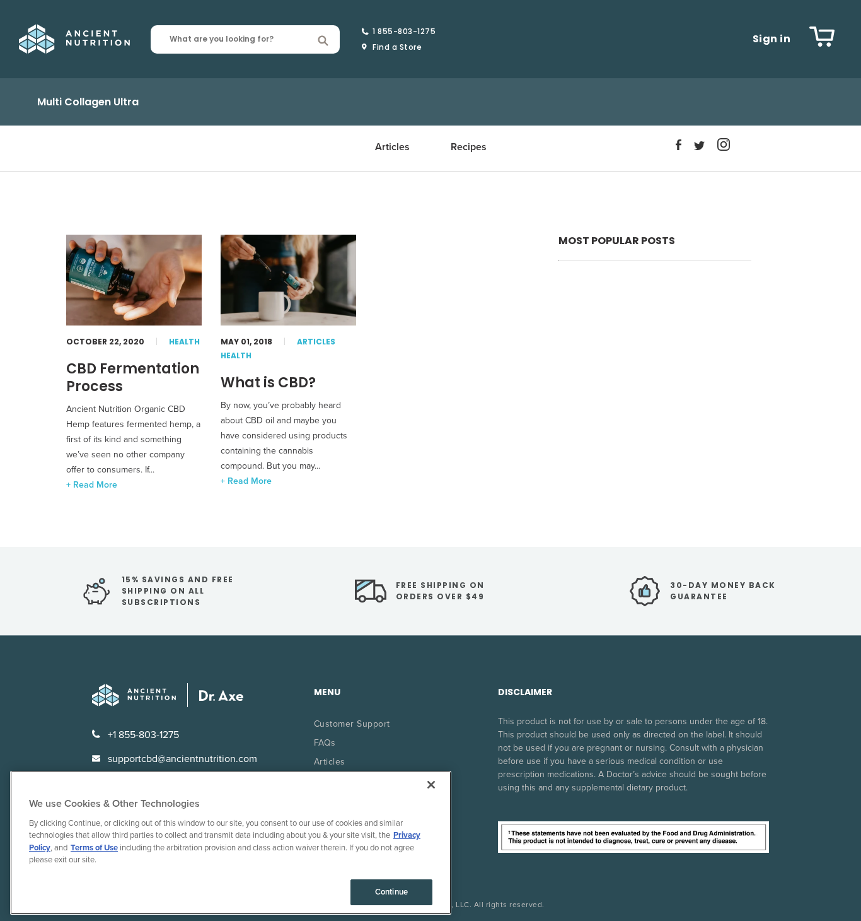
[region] (230, 843)
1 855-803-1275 (404, 31)
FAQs (325, 742)
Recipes (469, 147)
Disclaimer (525, 692)
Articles (392, 147)
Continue (391, 892)
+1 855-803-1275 (142, 735)
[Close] (431, 785)
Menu (327, 692)
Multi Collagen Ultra (88, 102)
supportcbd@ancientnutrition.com (181, 759)
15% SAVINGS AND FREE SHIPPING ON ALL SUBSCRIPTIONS (178, 590)
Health (184, 341)
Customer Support (352, 724)
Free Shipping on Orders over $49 (440, 591)
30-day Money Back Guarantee (723, 591)
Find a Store (397, 47)
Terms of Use (94, 848)
